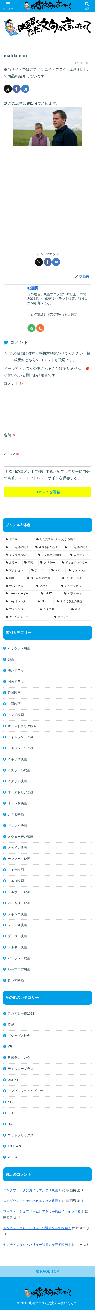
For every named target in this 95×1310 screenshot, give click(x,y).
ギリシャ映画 (17, 825)
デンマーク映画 (19, 859)
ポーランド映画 (19, 958)
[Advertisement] (47, 198)
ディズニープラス (20, 1068)
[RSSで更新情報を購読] (40, 328)
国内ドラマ (16, 681)
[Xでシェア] (8, 89)
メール (11, 453)
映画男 (33, 288)
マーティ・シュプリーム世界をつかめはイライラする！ (43, 1211)
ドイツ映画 (16, 870)
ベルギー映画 (17, 947)
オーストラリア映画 (22, 726)
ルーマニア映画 (19, 969)
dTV (11, 1102)
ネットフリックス (20, 1135)
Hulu (11, 1124)
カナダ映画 (16, 814)
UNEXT (13, 1080)
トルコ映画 (16, 881)
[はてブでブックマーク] (25, 89)
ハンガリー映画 (19, 903)
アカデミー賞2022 (21, 1013)
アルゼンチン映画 (20, 748)
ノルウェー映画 (19, 892)
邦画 (11, 659)
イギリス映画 (17, 759)
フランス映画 (17, 925)
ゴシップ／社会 (19, 1035)
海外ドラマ (16, 670)
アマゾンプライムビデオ (25, 1091)
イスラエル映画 (19, 770)
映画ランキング (19, 1057)
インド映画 (16, 715)
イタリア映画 (17, 781)
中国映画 (14, 704)
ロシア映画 (16, 980)
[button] (85, 844)
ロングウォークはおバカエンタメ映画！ (32, 1190)
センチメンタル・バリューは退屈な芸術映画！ (37, 1228)
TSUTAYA (15, 1146)
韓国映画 (14, 692)
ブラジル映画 (17, 936)
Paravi (12, 1157)
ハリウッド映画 (19, 648)
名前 (10, 435)
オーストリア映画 (20, 792)
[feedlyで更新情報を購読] (31, 328)
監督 (11, 1024)
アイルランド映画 (20, 737)
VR (10, 1046)
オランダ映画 (17, 803)
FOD (11, 1113)
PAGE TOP (49, 1271)
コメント (13, 383)
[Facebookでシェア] (16, 89)
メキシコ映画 (17, 914)
